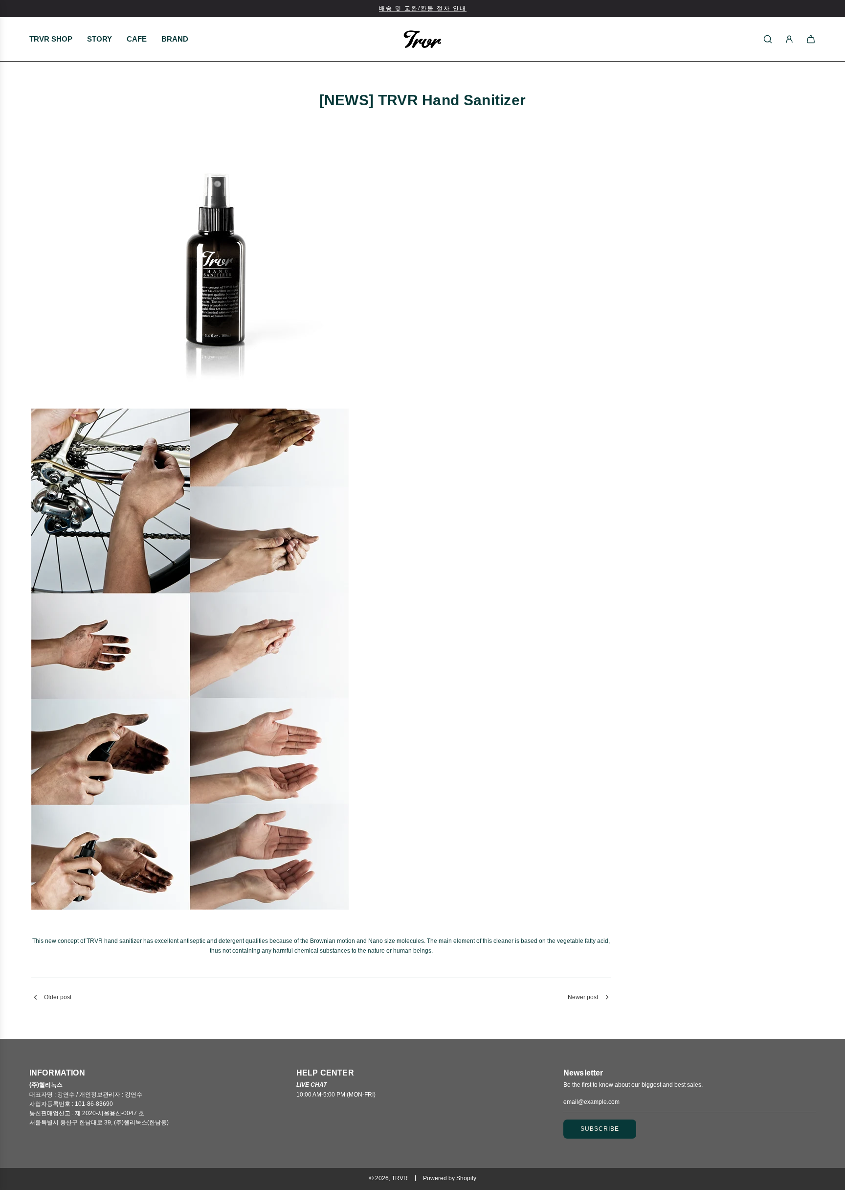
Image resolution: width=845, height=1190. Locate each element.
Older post (57, 997)
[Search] (767, 39)
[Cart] (811, 39)
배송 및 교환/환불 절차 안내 (423, 8)
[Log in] (789, 39)
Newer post (583, 997)
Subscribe (599, 1128)
